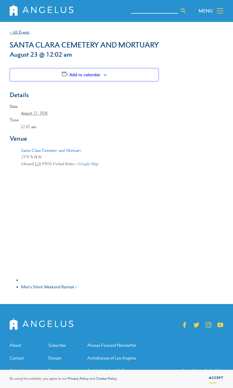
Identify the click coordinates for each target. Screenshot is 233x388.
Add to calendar (84, 74)
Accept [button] (216, 378)
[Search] (183, 10)
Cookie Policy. (107, 378)
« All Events (20, 32)
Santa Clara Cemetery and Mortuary (51, 150)
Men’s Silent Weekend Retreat (49, 287)
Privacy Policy (78, 378)
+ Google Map (86, 163)
